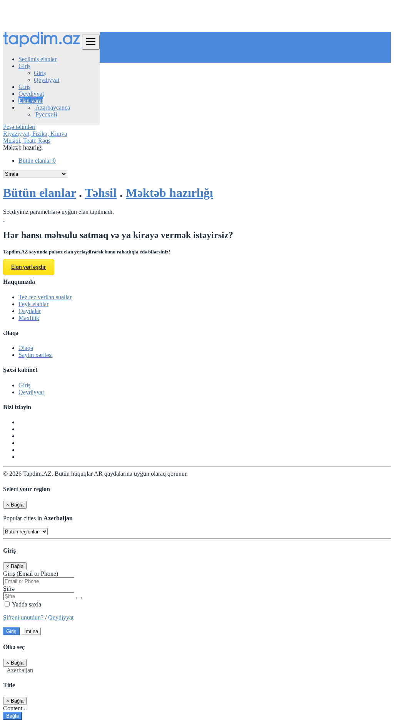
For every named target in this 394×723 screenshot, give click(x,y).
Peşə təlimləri (19, 126)
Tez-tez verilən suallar (45, 297)
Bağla (12, 716)
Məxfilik (28, 318)
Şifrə (9, 588)
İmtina (31, 631)
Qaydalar (29, 311)
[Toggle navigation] (91, 42)
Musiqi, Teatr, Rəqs (26, 140)
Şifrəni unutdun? (24, 617)
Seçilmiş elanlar (37, 59)
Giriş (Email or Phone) (30, 573)
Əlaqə (25, 348)
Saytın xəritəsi (35, 355)
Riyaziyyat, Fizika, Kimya (35, 133)
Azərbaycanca (52, 107)
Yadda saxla (26, 604)
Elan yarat (30, 100)
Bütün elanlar (37, 160)
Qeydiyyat (46, 80)
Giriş (40, 73)
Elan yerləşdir (28, 267)
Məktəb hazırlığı (169, 193)
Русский (45, 114)
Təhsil (101, 193)
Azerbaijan (20, 670)
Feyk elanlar (33, 304)
